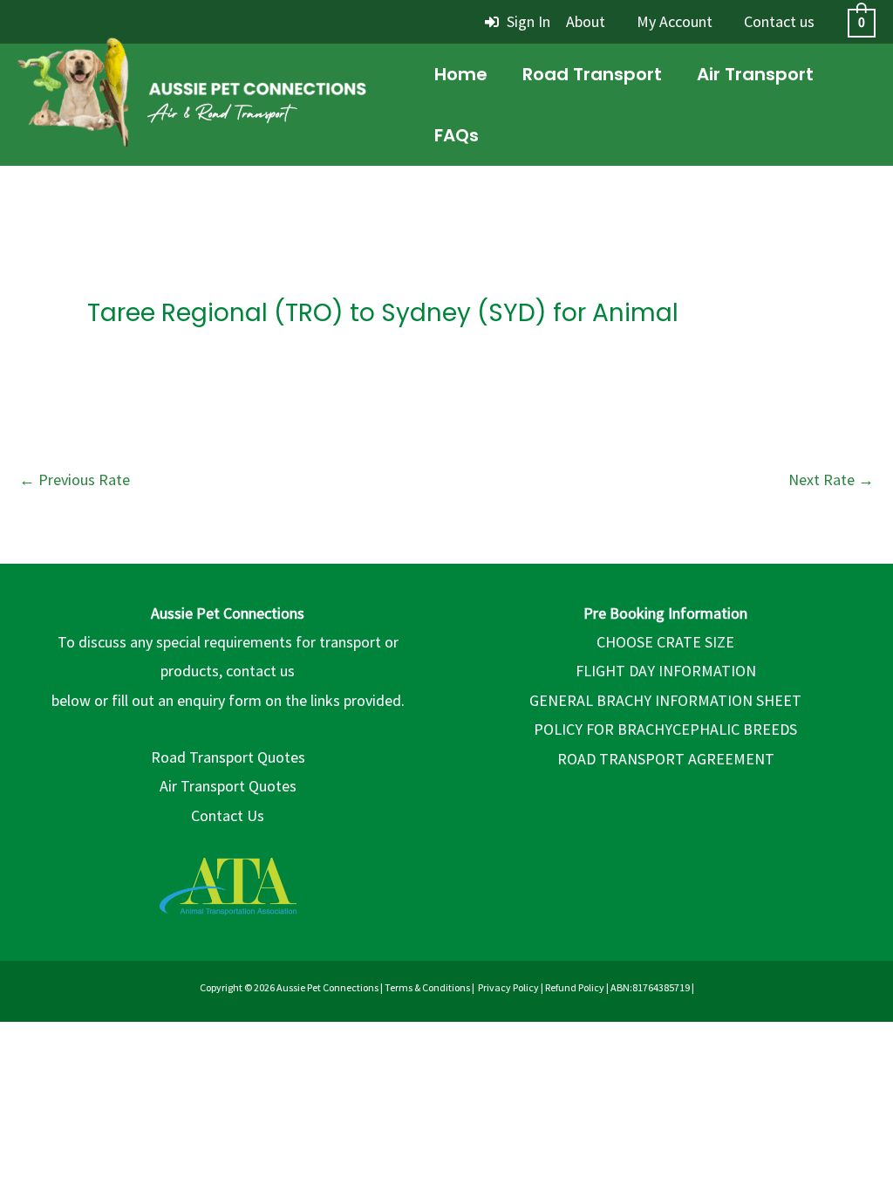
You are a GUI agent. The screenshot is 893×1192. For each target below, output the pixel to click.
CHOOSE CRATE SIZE (665, 642)
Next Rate (831, 479)
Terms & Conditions (427, 987)
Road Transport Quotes (228, 757)
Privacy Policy (508, 987)
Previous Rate (74, 479)
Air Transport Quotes (228, 786)
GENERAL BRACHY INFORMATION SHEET (665, 700)
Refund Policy (574, 987)
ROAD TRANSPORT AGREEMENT (665, 759)
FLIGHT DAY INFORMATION (666, 671)
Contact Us (227, 815)
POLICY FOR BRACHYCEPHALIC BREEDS (665, 729)
